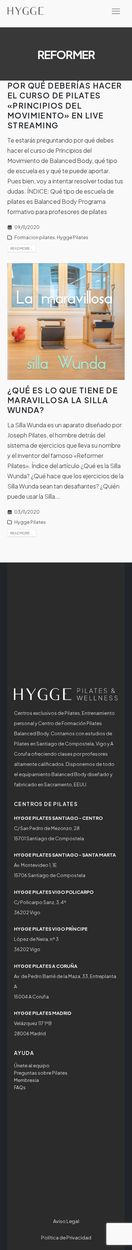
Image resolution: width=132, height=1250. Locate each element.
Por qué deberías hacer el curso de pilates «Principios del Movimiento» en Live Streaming (64, 105)
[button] (116, 11)
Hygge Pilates (72, 237)
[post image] (66, 321)
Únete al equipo (32, 1065)
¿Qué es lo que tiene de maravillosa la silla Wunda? (62, 400)
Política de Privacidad (66, 1238)
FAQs (20, 1087)
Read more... (21, 248)
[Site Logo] (25, 11)
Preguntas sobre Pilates (40, 1073)
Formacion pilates (34, 237)
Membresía (26, 1080)
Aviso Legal (66, 1221)
